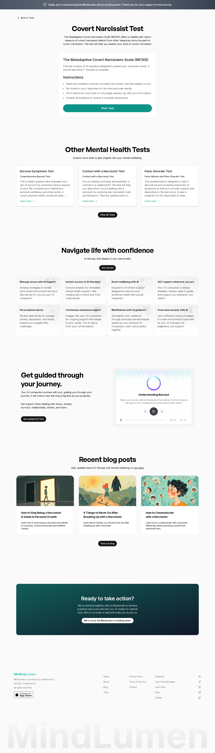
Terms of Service (137, 681)
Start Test (107, 108)
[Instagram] (199, 692)
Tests (106, 692)
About (106, 681)
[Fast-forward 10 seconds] (162, 411)
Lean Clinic (160, 687)
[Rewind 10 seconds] (145, 411)
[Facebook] (199, 681)
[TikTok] (199, 697)
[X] (199, 676)
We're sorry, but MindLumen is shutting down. (107, 620)
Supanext (159, 676)
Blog (105, 687)
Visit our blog (107, 543)
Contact (133, 687)
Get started (107, 268)
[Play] (154, 411)
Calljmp (158, 697)
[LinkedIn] (199, 687)
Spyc (157, 692)
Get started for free (33, 419)
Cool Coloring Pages (165, 681)
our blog (138, 467)
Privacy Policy (136, 676)
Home (106, 676)
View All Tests (107, 215)
